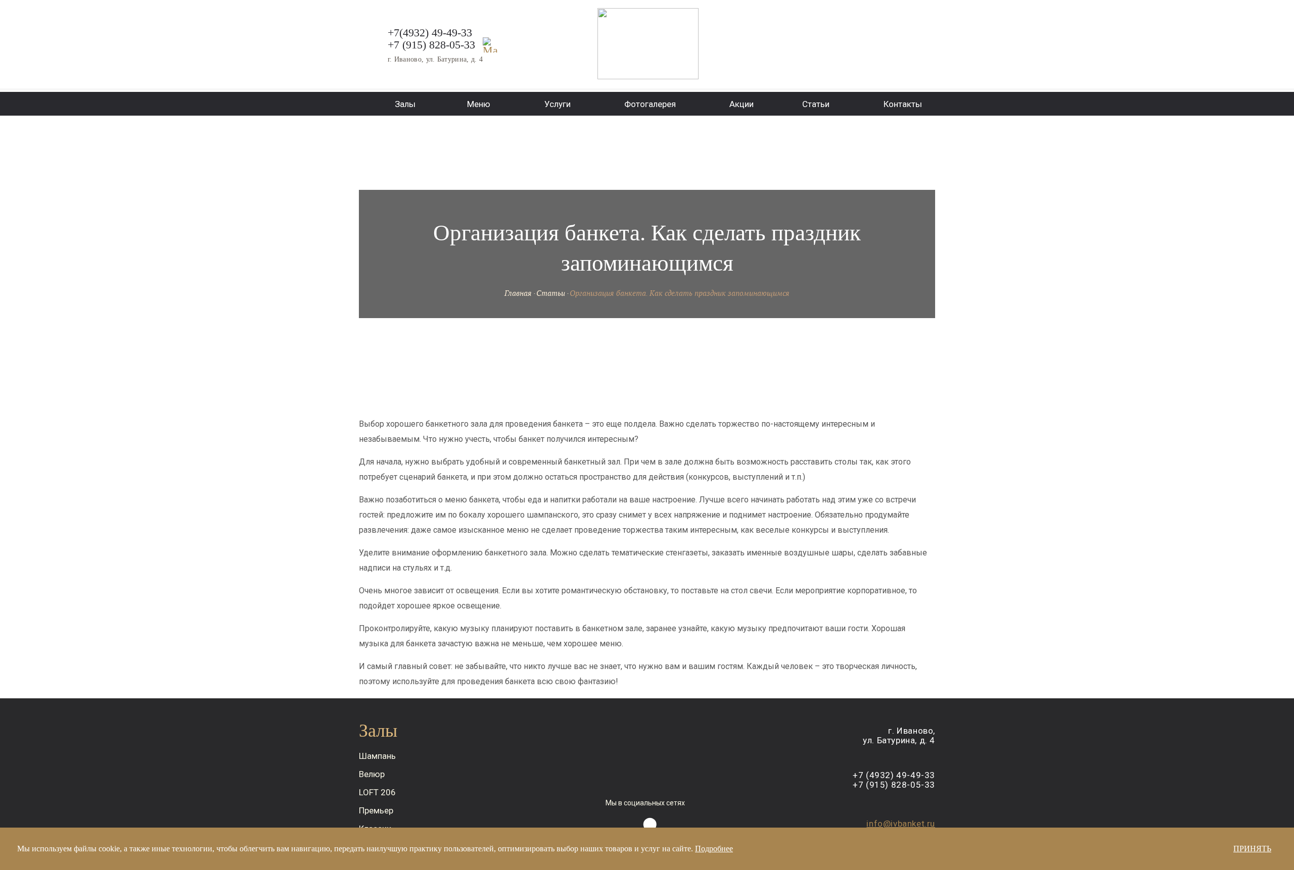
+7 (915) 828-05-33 (431, 44)
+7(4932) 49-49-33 (430, 32)
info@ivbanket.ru (900, 823)
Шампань (377, 756)
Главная (518, 293)
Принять (1252, 848)
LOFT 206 (377, 792)
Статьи (550, 293)
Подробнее (714, 848)
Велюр (372, 774)
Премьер (376, 810)
